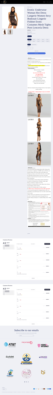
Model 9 (43, 41)
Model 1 (47, 39)
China (29, 44)
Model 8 (34, 39)
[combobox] (32, 244)
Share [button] (29, 233)
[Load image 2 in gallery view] (10, 31)
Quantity (28, 46)
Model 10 (47, 41)
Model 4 (43, 39)
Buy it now (36, 53)
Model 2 (29, 39)
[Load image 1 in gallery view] (4, 31)
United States (34, 44)
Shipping (28, 33)
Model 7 (34, 41)
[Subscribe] (33, 336)
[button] (2, 2)
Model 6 (38, 41)
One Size (29, 36)
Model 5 (38, 39)
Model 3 (29, 41)
